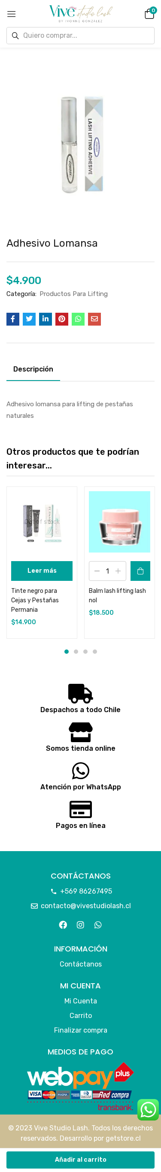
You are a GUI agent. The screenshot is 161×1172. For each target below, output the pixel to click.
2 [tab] (76, 651)
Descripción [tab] (33, 369)
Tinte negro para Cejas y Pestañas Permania (35, 600)
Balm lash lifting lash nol (117, 595)
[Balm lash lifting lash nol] (119, 522)
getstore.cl (123, 1138)
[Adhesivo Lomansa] (12, 319)
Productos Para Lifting (73, 294)
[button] (148, 13)
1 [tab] (66, 651)
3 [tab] (85, 651)
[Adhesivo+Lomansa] (29, 319)
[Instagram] (80, 924)
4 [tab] (95, 651)
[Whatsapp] (98, 924)
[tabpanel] (42, 562)
